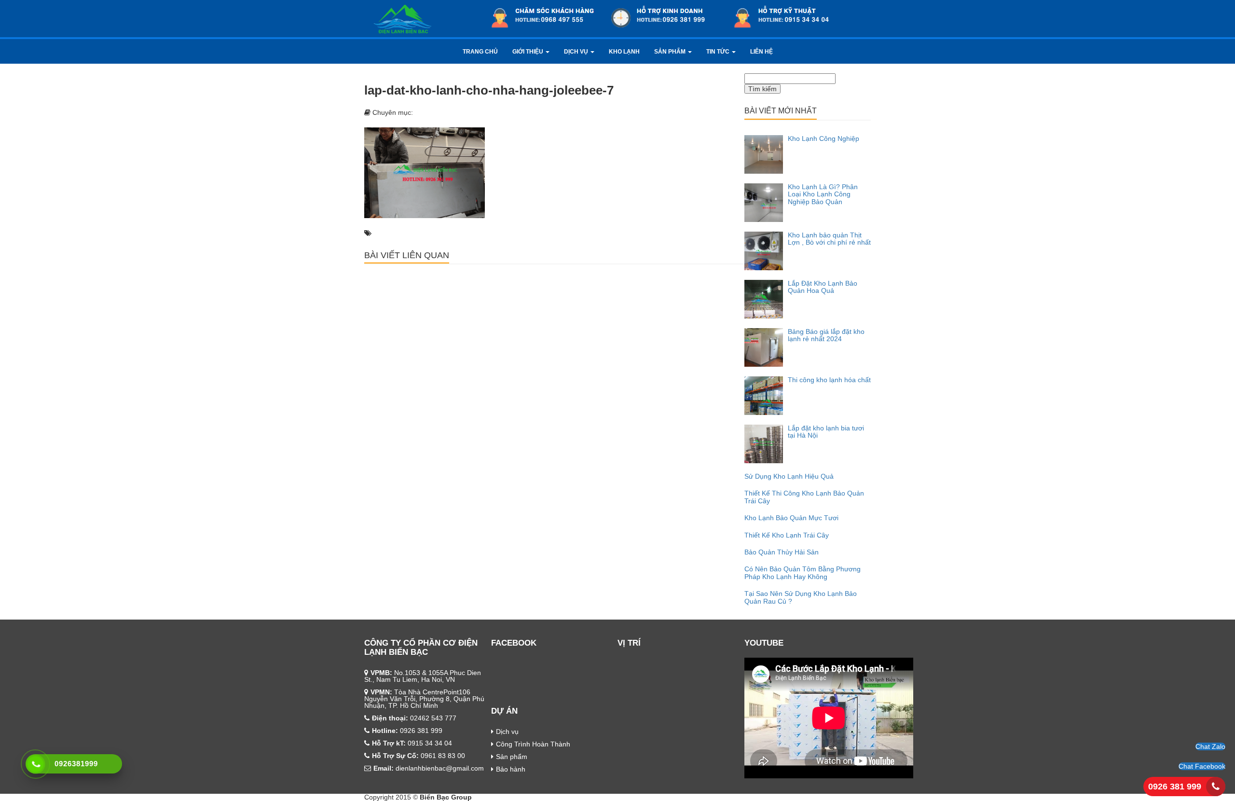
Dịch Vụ (577, 51)
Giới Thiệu (528, 51)
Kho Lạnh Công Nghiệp (823, 138)
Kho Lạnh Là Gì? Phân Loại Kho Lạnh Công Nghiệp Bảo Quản (823, 194)
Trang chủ (480, 51)
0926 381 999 (1174, 786)
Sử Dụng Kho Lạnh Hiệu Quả (789, 476)
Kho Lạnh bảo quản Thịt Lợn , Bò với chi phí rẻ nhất (829, 238)
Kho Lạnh (624, 51)
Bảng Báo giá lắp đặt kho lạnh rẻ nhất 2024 (826, 335)
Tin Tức (718, 51)
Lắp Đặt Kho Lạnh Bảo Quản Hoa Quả (822, 286)
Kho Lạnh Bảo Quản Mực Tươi (791, 518)
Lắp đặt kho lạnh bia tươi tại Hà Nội (826, 431)
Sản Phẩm (670, 51)
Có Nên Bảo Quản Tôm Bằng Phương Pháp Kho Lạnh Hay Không (802, 572)
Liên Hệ (761, 51)
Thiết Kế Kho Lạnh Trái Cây (786, 535)
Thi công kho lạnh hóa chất (829, 380)
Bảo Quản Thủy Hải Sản (781, 552)
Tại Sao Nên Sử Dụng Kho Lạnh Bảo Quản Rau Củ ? (800, 597)
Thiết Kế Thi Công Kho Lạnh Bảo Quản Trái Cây (804, 496)
